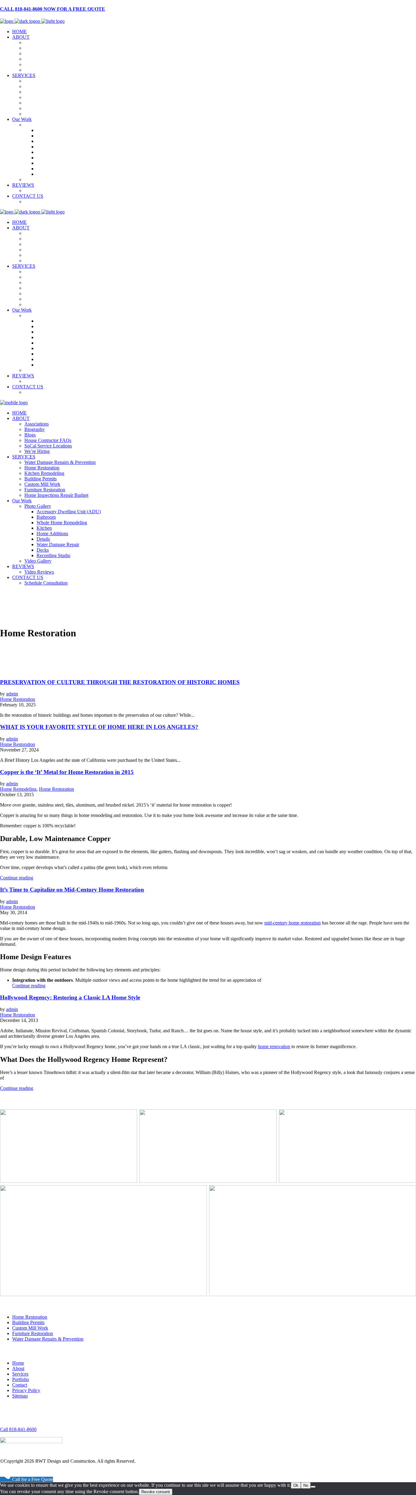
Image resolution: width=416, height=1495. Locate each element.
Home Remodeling (18, 789)
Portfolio (20, 1379)
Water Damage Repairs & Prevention (47, 1338)
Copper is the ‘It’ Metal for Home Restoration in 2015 (67, 772)
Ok (295, 1485)
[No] (313, 1487)
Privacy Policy (26, 1390)
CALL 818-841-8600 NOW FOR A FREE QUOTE (52, 9)
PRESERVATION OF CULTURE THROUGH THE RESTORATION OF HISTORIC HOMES (120, 682)
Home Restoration (17, 699)
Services (20, 1374)
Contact (19, 1384)
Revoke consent (155, 1492)
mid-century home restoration (292, 922)
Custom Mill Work (30, 1328)
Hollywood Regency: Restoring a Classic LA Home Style (70, 997)
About (18, 1368)
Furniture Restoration (32, 1333)
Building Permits (28, 1322)
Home (18, 1363)
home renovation (274, 1046)
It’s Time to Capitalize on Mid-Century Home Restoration (72, 889)
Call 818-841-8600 (18, 1429)
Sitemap (20, 1395)
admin (12, 693)
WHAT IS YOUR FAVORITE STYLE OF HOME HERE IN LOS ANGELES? (99, 727)
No (305, 1485)
